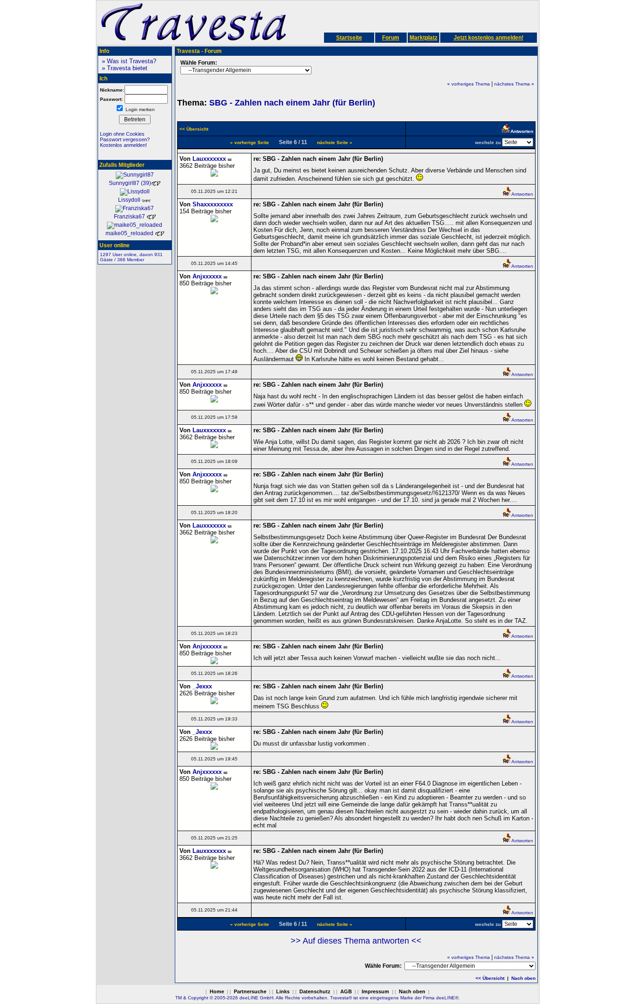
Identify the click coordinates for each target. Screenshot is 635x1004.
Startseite (349, 37)
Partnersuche (250, 991)
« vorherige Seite (249, 142)
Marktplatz (423, 37)
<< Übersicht (490, 978)
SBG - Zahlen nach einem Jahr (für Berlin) (292, 102)
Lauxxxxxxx (209, 158)
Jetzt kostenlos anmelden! (488, 37)
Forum (390, 37)
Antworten (522, 194)
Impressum (375, 991)
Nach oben (523, 978)
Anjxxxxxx (207, 276)
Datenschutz (315, 991)
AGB (346, 991)
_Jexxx (202, 686)
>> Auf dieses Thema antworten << (356, 940)
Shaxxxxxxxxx (212, 204)
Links (283, 991)
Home (217, 991)
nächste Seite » (334, 142)
